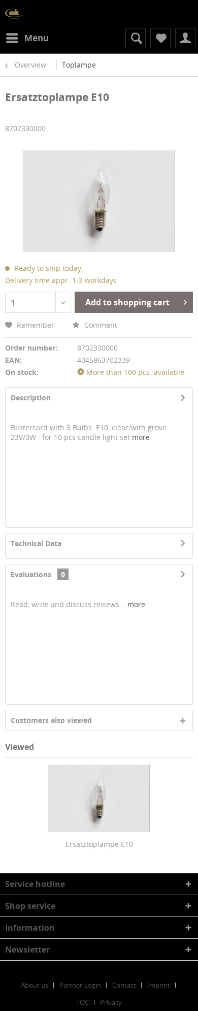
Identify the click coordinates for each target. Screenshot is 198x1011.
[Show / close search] (135, 38)
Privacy (111, 1002)
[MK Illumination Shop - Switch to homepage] (14, 14)
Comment (99, 325)
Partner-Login (80, 985)
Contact (124, 985)
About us (34, 985)
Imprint (158, 985)
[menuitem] (27, 38)
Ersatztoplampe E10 (99, 844)
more (141, 437)
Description (31, 397)
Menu (36, 38)
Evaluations (31, 574)
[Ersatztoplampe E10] (99, 798)
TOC (82, 1002)
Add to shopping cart (127, 302)
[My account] (185, 38)
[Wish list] (160, 38)
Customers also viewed (51, 720)
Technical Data (36, 543)
